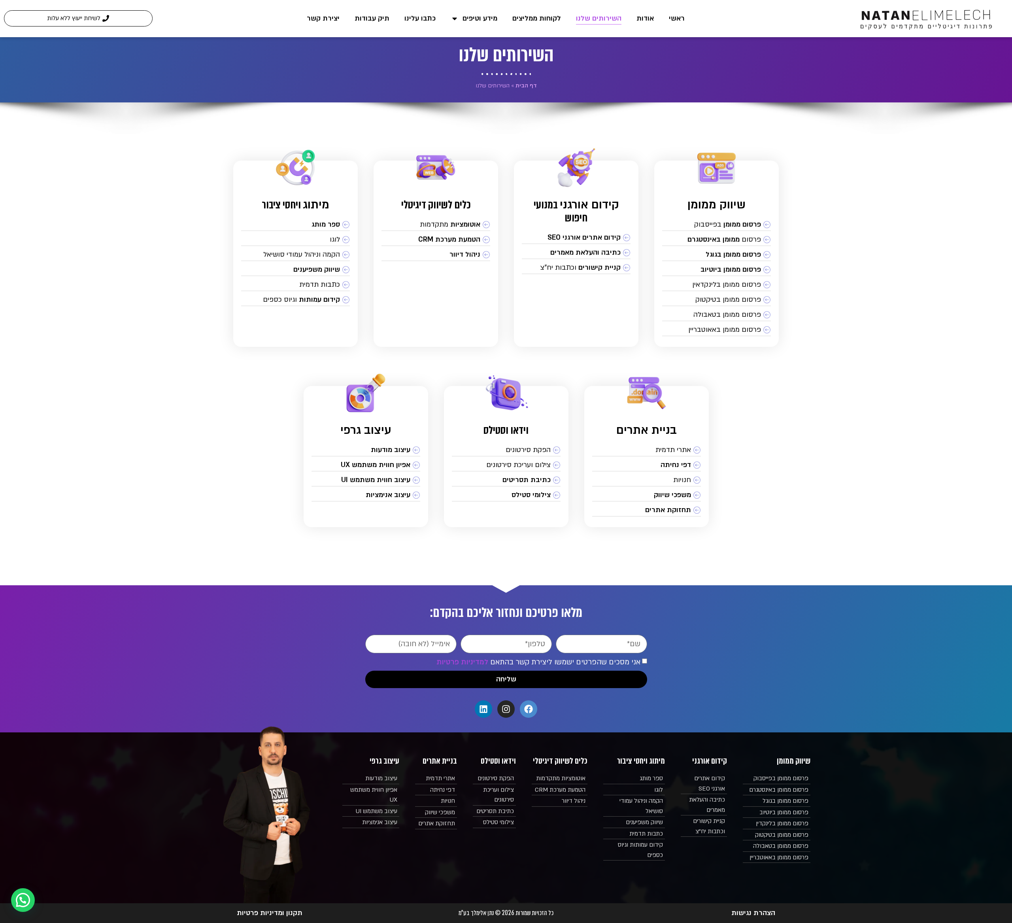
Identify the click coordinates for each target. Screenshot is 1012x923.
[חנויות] (646, 480)
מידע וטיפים (480, 18)
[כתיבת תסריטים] (506, 480)
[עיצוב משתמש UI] (370, 811)
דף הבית (526, 85)
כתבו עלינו (420, 18)
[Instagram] (506, 709)
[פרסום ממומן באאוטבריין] (716, 330)
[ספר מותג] (295, 225)
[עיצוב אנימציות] (366, 495)
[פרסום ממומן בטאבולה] (716, 315)
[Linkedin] (483, 709)
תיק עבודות (372, 18)
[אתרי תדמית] (646, 450)
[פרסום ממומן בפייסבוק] (716, 225)
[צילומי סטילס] (506, 495)
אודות (645, 18)
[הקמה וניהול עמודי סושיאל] (295, 255)
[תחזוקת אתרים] (646, 510)
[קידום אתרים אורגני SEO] (576, 238)
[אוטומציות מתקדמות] (435, 225)
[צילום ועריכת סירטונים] (506, 465)
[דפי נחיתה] (646, 465)
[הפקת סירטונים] (506, 450)
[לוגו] (295, 240)
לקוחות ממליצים (536, 18)
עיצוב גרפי (365, 430)
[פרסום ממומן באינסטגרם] (716, 240)
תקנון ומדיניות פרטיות (269, 912)
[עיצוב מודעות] (366, 450)
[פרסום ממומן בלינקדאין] (716, 285)
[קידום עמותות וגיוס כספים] (295, 300)
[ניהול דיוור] (435, 255)
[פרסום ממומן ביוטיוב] (716, 270)
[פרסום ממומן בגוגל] (716, 255)
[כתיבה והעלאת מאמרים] (576, 253)
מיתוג (316, 204)
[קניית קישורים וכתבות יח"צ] (576, 268)
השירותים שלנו (598, 18)
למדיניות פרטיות (462, 662)
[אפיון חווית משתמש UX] (366, 465)
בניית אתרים (646, 430)
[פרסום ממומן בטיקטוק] (716, 300)
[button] (23, 900)
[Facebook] (528, 709)
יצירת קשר (323, 18)
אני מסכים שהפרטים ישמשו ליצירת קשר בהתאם (538, 662)
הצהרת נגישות (753, 912)
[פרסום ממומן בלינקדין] (776, 824)
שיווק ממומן (716, 204)
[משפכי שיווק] (646, 495)
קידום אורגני (589, 204)
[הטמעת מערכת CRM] (435, 240)
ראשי (677, 18)
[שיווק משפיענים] (295, 270)
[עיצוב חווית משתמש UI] (366, 480)
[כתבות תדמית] (295, 285)
